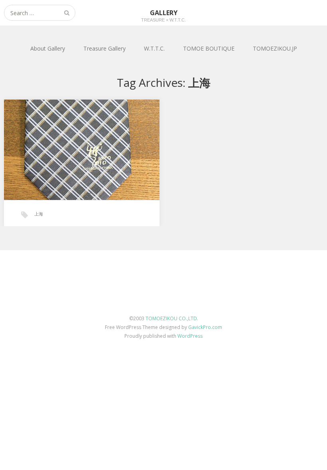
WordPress (190, 336)
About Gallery (47, 48)
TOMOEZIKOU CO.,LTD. (172, 318)
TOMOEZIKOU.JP (275, 48)
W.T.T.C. (154, 48)
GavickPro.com (205, 327)
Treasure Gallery (104, 48)
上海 (38, 214)
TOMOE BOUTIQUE (208, 48)
